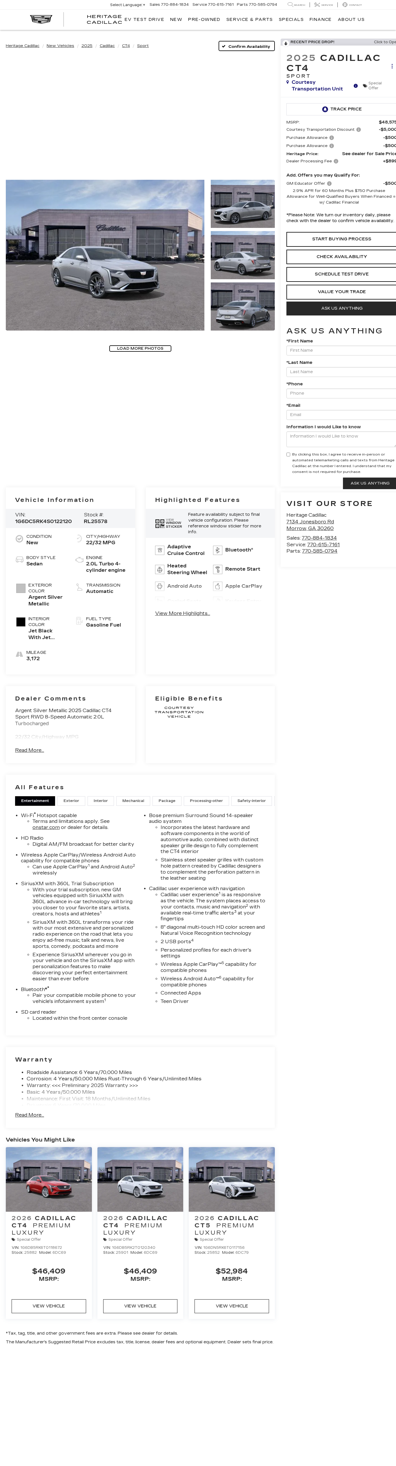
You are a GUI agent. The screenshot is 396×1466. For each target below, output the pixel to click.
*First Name (299, 341)
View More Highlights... (182, 613)
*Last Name (299, 362)
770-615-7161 (323, 544)
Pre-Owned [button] (204, 19)
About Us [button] (351, 19)
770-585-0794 (319, 551)
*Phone (294, 384)
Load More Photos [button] (140, 348)
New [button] (176, 19)
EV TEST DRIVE (144, 19)
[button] (105, 255)
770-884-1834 (319, 538)
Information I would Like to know (323, 426)
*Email (293, 405)
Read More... (29, 750)
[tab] (35, 801)
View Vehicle (48, 1306)
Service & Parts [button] (249, 19)
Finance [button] (321, 19)
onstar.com (46, 827)
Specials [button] (291, 19)
